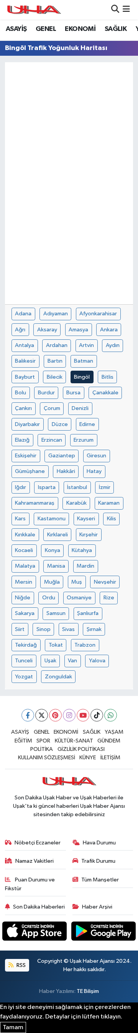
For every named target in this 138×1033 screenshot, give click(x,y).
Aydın (113, 345)
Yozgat (24, 677)
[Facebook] (27, 715)
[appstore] (35, 932)
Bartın (55, 361)
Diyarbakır (27, 424)
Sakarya (24, 613)
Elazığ (22, 440)
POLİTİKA (41, 749)
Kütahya (82, 550)
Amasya (78, 329)
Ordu (48, 597)
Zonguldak (58, 677)
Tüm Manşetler (100, 880)
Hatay (94, 471)
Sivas (68, 629)
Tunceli (24, 660)
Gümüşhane (30, 471)
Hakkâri (66, 471)
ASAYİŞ (16, 29)
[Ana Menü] (126, 9)
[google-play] (104, 932)
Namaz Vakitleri (34, 861)
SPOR (43, 741)
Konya (52, 550)
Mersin (23, 582)
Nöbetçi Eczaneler (38, 843)
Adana (23, 313)
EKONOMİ (80, 29)
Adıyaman (55, 313)
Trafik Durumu (98, 861)
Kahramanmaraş (34, 503)
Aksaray (47, 329)
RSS (20, 965)
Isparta (47, 487)
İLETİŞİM (110, 757)
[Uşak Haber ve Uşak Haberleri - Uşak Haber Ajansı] (33, 10)
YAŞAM (114, 732)
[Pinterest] (55, 715)
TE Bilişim (88, 991)
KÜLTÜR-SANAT (74, 741)
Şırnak (94, 629)
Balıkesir (25, 361)
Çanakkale (105, 392)
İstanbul (77, 487)
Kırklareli (57, 534)
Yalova (97, 660)
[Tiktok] (96, 715)
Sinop (43, 629)
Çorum (52, 408)
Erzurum (84, 440)
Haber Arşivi (97, 907)
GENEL (46, 29)
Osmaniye (79, 597)
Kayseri (86, 518)
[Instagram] (69, 715)
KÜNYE (87, 757)
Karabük (76, 503)
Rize (109, 597)
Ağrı (20, 329)
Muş (76, 582)
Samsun (56, 613)
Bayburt (25, 377)
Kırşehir (88, 534)
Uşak (50, 660)
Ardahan (56, 345)
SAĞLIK (116, 29)
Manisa (56, 566)
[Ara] (115, 9)
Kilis (111, 518)
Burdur (46, 392)
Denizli (80, 408)
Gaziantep (61, 455)
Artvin (86, 345)
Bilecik (54, 377)
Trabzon (84, 645)
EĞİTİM (23, 741)
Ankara (109, 329)
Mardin (85, 566)
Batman (83, 361)
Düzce (60, 424)
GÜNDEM (108, 741)
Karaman (109, 503)
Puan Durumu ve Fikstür (30, 884)
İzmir (104, 487)
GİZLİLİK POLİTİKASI (81, 749)
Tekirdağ (26, 645)
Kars (20, 518)
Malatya (25, 566)
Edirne (87, 424)
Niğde (22, 597)
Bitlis (107, 377)
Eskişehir (25, 455)
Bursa (73, 392)
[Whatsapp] (110, 715)
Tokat (56, 645)
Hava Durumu (99, 843)
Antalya (24, 345)
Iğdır (20, 487)
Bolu (20, 392)
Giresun (96, 455)
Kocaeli (24, 550)
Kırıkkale (25, 534)
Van (72, 660)
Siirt (20, 629)
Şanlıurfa (88, 613)
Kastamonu (52, 518)
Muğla (52, 582)
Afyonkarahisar (98, 313)
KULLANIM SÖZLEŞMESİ (46, 757)
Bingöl (82, 377)
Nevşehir (105, 582)
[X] (41, 715)
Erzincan (51, 440)
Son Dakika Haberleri (39, 907)
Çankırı (23, 408)
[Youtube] (83, 715)
